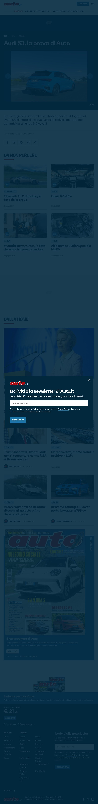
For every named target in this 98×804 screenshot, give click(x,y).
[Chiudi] (89, 380)
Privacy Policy (63, 409)
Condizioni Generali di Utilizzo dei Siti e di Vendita (31, 412)
